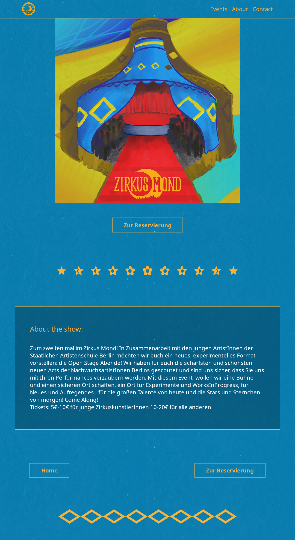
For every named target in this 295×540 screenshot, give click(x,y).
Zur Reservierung (147, 225)
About (240, 9)
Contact (263, 9)
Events (218, 9)
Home (49, 470)
